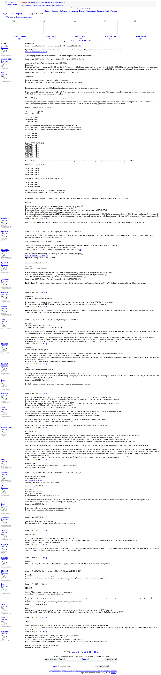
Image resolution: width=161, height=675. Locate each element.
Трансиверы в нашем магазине (20, 17)
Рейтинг (38, 2)
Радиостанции (59, 5)
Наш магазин (24, 2)
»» (93, 41)
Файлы (22, 5)
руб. (19, 38)
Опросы (55, 11)
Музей (39, 5)
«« (68, 41)
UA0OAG (87, 8)
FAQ (107, 11)
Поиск (81, 11)
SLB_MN (4, 530)
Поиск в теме (99, 41)
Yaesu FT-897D (80, 37)
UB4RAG (5, 545)
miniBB (113, 673)
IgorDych (4, 232)
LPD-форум (48, 5)
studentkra (5, 46)
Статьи (42, 2)
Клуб (53, 5)
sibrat (3, 459)
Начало (47, 11)
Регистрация (91, 11)
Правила (100, 11)
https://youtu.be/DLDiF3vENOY (36, 256)
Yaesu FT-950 (141, 37)
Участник (4, 48)
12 (90, 41)
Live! (64, 2)
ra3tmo (83, 8)
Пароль (85, 659)
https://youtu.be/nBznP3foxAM (36, 52)
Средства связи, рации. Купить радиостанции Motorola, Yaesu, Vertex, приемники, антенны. (83, 671)
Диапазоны (28, 5)
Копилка (53, 2)
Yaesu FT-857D (50, 37)
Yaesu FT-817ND (20, 37)
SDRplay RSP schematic (33, 480)
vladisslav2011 (6, 59)
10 (85, 41)
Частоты (47, 2)
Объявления (31, 2)
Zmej (3, 72)
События (63, 11)
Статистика (73, 11)
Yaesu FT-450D (111, 37)
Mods (43, 5)
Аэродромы (59, 2)
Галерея (114, 11)
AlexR (79, 8)
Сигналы (34, 5)
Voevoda (4, 558)
